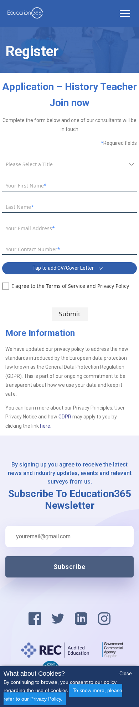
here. (45, 426)
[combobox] (64, 164)
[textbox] (69, 185)
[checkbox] (65, 286)
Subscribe (69, 566)
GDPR (65, 417)
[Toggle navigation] (125, 13)
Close (125, 673)
